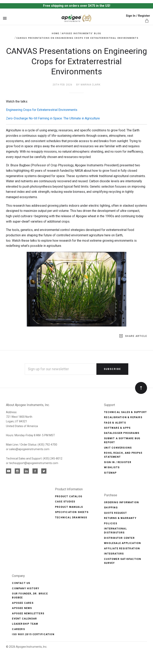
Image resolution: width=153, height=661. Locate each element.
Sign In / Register (138, 15)
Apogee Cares (22, 603)
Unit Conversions (118, 447)
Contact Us (21, 583)
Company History (25, 588)
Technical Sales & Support (125, 412)
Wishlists (112, 467)
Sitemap (110, 472)
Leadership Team (25, 623)
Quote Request (115, 513)
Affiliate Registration (122, 548)
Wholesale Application (122, 543)
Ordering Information (121, 502)
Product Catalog (68, 496)
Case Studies (65, 501)
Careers (18, 629)
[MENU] (5, 18)
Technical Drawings (71, 517)
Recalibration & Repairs (123, 417)
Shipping (111, 507)
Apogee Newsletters (28, 613)
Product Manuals (69, 507)
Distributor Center (119, 538)
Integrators (114, 553)
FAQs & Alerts (115, 422)
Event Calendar (24, 618)
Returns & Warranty (120, 518)
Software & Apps (117, 427)
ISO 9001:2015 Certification (33, 634)
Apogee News (22, 608)
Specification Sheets (71, 512)
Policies (110, 523)
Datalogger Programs (121, 433)
